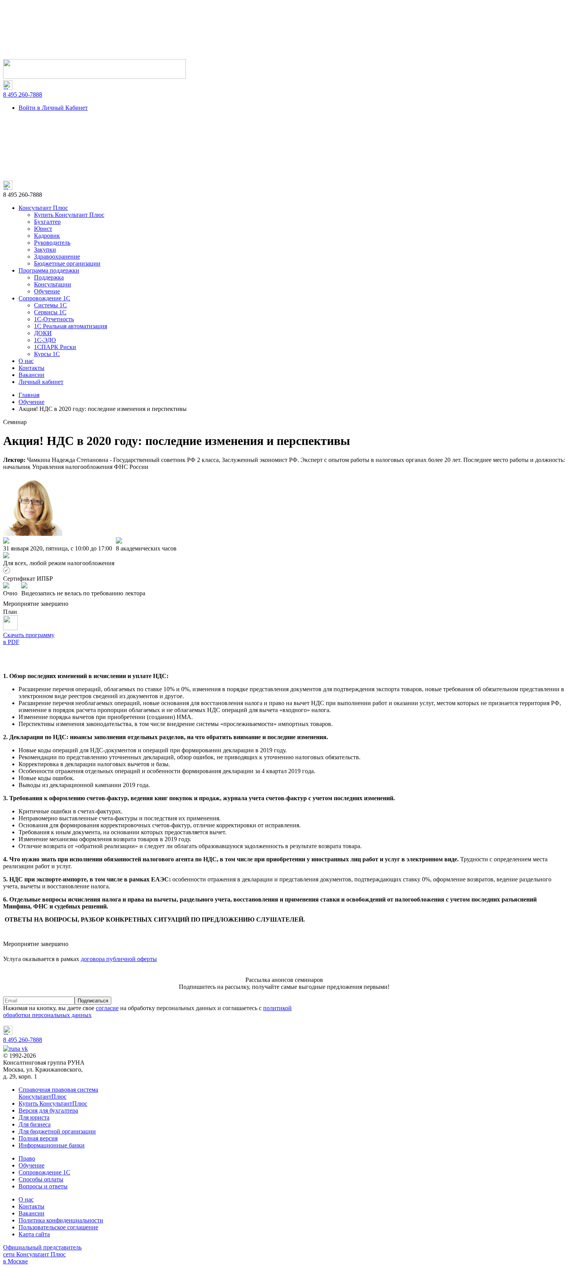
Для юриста (34, 1117)
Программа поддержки (49, 270)
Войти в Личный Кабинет (53, 107)
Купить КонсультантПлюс (53, 1103)
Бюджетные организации (67, 263)
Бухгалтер (47, 221)
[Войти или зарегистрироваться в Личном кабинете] (94, 76)
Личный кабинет (41, 381)
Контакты (31, 368)
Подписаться (93, 1001)
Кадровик (47, 235)
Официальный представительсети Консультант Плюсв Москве (42, 1254)
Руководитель (52, 242)
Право (27, 1158)
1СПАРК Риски (55, 347)
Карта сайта (34, 1234)
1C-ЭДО (45, 340)
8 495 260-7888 (22, 94)
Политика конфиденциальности (61, 1220)
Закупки (45, 249)
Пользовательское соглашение (58, 1227)
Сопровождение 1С (44, 298)
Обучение (47, 291)
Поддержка (49, 277)
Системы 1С (50, 305)
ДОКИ (43, 333)
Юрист (43, 228)
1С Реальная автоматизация (70, 326)
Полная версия (38, 1138)
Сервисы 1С (50, 312)
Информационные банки (52, 1145)
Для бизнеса (35, 1124)
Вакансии (31, 375)
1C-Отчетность (54, 319)
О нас (26, 361)
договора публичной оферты (119, 959)
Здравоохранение (57, 256)
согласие (107, 1008)
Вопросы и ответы (43, 1186)
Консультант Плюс (43, 208)
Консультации (52, 284)
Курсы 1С (47, 354)
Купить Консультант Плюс (69, 214)
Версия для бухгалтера (48, 1110)
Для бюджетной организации (57, 1131)
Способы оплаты (41, 1179)
